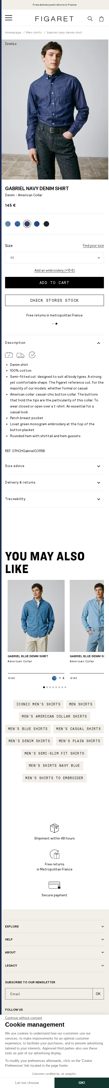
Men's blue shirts (28, 729)
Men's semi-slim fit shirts (55, 754)
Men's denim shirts (29, 741)
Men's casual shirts (78, 729)
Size (9, 245)
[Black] (46, 224)
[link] (55, 5)
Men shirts (81, 704)
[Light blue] (8, 224)
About (10, 952)
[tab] (47, 173)
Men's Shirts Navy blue (54, 766)
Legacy (11, 965)
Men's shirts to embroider (54, 778)
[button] (8, 17)
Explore (12, 926)
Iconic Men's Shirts (38, 704)
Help (9, 939)
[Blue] (37, 224)
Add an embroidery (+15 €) (54, 270)
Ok (98, 994)
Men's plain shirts (79, 741)
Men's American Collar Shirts (54, 717)
